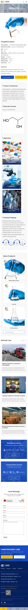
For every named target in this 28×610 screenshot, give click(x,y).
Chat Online (21, 77)
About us (9, 568)
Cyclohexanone (14, 328)
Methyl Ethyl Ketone (14, 280)
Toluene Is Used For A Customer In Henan (13, 395)
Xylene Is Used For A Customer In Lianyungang (11, 364)
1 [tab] (12, 36)
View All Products (14, 332)
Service (14, 568)
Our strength (7, 557)
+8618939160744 (12, 588)
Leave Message (7, 77)
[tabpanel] (14, 27)
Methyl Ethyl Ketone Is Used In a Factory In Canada (13, 427)
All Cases (24, 340)
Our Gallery (14, 455)
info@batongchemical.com (12, 586)
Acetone (14, 304)
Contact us (20, 568)
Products (3, 568)
